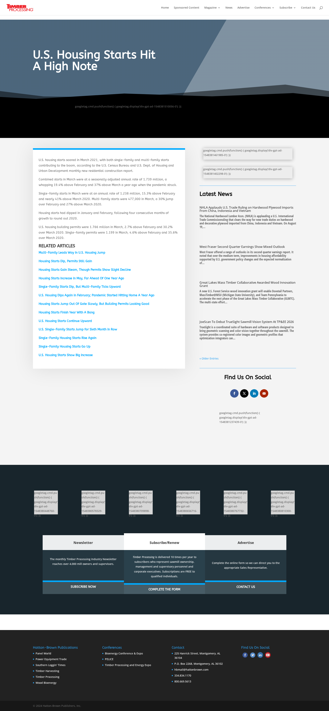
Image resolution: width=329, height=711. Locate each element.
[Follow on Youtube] (264, 393)
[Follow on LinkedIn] (254, 393)
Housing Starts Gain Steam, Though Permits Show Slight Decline (85, 269)
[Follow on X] (244, 393)
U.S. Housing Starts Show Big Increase (66, 355)
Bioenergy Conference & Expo (124, 653)
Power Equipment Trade (51, 659)
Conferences (263, 7)
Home (165, 7)
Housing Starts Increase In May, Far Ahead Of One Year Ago (81, 278)
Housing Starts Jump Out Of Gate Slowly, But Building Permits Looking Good (94, 304)
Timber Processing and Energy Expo (128, 665)
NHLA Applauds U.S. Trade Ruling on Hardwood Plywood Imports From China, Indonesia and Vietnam (246, 209)
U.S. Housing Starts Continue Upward (65, 321)
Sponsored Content (186, 7)
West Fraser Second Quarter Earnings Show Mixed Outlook (242, 247)
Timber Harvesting (47, 671)
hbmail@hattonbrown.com (191, 669)
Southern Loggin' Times (50, 665)
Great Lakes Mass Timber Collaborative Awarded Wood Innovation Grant (247, 284)
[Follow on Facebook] (234, 393)
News (228, 7)
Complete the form (164, 589)
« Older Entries (209, 358)
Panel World (43, 653)
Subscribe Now (83, 586)
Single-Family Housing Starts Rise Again (67, 338)
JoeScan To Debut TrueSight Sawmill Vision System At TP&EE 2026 (247, 322)
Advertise (243, 7)
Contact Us (308, 7)
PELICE (109, 659)
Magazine (210, 7)
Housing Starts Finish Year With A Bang (66, 312)
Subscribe (285, 7)
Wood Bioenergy (46, 683)
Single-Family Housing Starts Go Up (64, 346)
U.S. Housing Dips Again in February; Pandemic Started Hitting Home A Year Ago (96, 295)
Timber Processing (47, 677)
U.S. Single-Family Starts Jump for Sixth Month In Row (78, 329)
